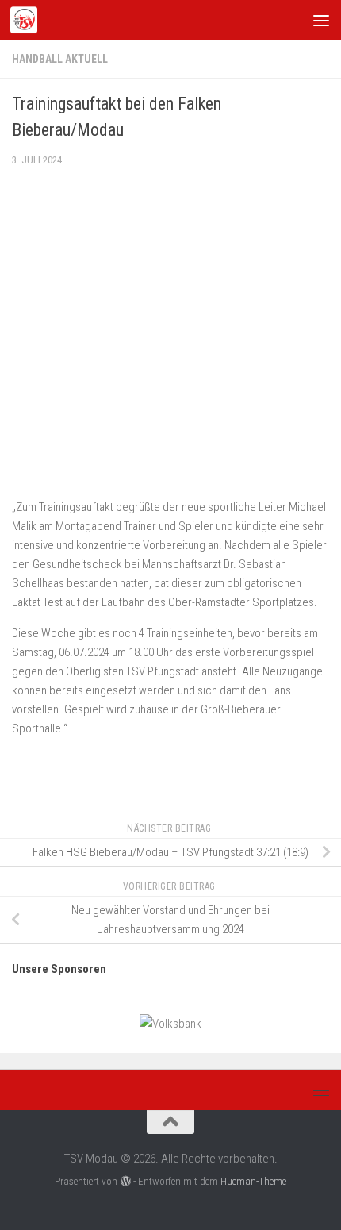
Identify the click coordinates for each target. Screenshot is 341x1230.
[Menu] (321, 20)
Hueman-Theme (253, 1181)
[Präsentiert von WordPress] (125, 1181)
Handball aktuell (60, 58)
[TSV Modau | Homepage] (28, 19)
